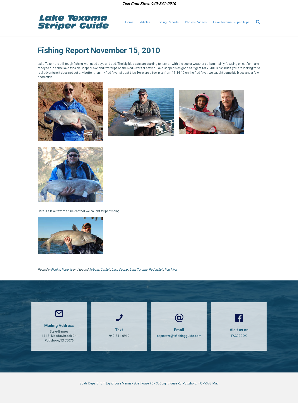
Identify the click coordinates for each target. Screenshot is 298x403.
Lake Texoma (138, 269)
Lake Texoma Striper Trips (231, 22)
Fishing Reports (167, 22)
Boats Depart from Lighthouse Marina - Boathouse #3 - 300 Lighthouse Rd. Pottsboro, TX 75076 (146, 383)
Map (215, 383)
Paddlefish (156, 269)
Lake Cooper (119, 269)
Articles (145, 22)
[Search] (256, 22)
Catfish (105, 269)
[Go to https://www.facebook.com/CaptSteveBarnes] (239, 326)
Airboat (94, 269)
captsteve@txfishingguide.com (179, 336)
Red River (170, 269)
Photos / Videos (196, 22)
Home (129, 22)
